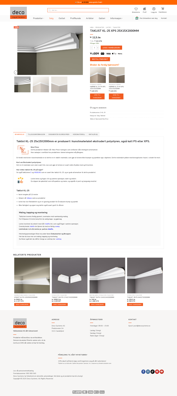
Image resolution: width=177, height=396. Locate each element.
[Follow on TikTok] (152, 372)
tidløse (29, 198)
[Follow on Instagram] (148, 372)
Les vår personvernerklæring (23, 371)
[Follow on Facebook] (143, 372)
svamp (57, 226)
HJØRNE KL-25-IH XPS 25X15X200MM (116, 88)
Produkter (38, 18)
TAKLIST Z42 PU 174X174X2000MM (64, 297)
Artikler (90, 18)
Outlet (62, 18)
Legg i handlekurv (111, 48)
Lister (108, 27)
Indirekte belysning (20, 295)
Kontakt (164, 18)
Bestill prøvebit (100, 59)
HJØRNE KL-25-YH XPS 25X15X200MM (97, 88)
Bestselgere (94, 295)
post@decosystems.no (142, 326)
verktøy (58, 239)
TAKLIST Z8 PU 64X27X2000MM (138, 297)
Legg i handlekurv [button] (22, 304)
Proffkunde (75, 18)
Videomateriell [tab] (79, 134)
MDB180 (37, 172)
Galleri (102, 18)
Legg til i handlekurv (97, 96)
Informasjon (115, 18)
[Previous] (17, 50)
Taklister (116, 27)
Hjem (91, 27)
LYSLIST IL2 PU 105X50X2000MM (25, 297)
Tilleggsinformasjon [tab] (36, 134)
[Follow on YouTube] (162, 372)
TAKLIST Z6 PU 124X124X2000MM (102, 297)
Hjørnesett (99, 119)
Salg (51, 18)
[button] (153, 10)
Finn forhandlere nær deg (148, 18)
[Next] (83, 50)
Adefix (47, 224)
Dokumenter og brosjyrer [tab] (59, 134)
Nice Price (105, 119)
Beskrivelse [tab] (19, 134)
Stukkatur (55, 295)
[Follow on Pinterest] (157, 372)
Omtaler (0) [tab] (93, 134)
